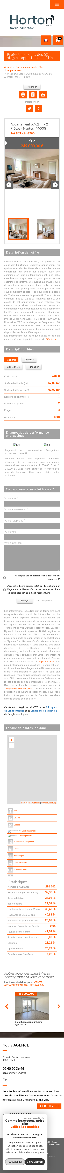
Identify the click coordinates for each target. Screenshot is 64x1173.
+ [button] (11, 740)
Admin (51, 1144)
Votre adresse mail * (16, 509)
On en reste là (32, 1118)
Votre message (13, 542)
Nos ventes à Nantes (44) (29, 67)
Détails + (29, 359)
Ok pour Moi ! (35, 1161)
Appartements (15, 70)
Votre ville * (11, 531)
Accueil (8, 67)
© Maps (34, 802)
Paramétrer (15, 1161)
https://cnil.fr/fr (46, 661)
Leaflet (24, 802)
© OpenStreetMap (48, 802)
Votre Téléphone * (14, 520)
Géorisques (52, 339)
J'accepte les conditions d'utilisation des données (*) (38, 577)
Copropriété (13, 366)
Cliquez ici (49, 1106)
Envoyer (24, 600)
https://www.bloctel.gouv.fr (20, 688)
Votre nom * (11, 498)
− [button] (11, 745)
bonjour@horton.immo (14, 1072)
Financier (34, 366)
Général (11, 359)
